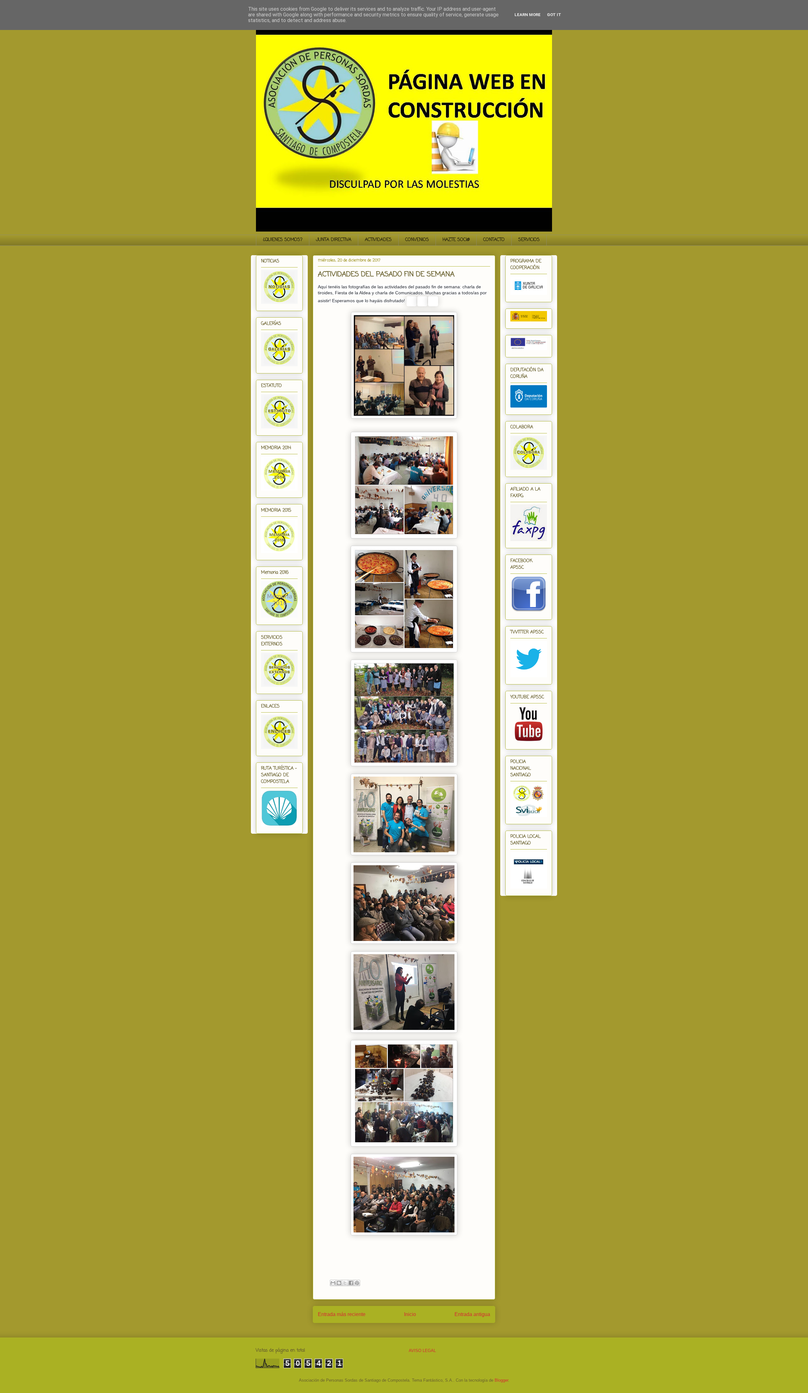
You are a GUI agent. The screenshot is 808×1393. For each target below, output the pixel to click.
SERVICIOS (529, 240)
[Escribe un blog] (339, 1283)
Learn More (527, 14)
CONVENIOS (417, 240)
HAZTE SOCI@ (456, 240)
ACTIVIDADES (378, 240)
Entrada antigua (472, 1314)
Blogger (501, 1380)
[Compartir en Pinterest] (357, 1283)
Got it (554, 14)
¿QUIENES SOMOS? (282, 240)
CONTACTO (494, 240)
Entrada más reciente (341, 1314)
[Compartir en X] (345, 1283)
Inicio (410, 1314)
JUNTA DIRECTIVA (333, 240)
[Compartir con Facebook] (351, 1283)
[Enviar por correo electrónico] (333, 1283)
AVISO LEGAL (422, 1350)
